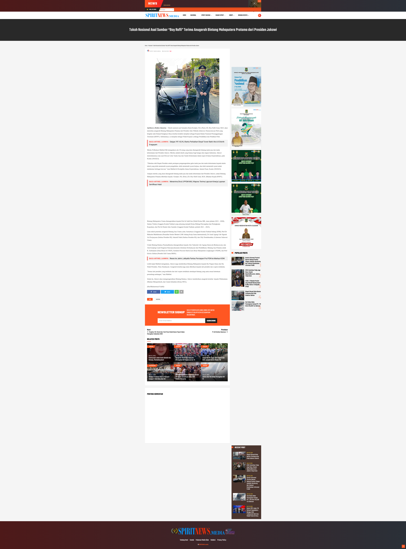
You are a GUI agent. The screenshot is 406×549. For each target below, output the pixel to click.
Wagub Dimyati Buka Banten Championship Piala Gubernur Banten (253, 293)
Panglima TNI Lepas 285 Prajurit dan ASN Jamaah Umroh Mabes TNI (213, 359)
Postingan (163, 10)
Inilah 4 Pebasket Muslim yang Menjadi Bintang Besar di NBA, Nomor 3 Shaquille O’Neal (252, 284)
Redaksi (213, 540)
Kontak (192, 540)
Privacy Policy (221, 540)
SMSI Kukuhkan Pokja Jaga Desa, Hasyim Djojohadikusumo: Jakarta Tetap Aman (252, 273)
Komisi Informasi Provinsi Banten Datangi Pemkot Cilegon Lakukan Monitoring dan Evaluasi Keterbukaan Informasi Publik (253, 261)
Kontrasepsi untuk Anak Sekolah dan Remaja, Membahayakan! (160, 359)
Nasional (158, 299)
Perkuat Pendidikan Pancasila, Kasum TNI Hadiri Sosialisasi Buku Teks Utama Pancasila (187, 377)
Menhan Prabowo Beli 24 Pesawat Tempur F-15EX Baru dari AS (159, 378)
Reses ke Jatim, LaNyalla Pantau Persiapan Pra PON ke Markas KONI (197, 258)
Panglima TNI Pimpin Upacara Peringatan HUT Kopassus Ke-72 (185, 359)
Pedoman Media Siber (202, 540)
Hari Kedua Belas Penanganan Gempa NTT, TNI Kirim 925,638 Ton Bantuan (253, 304)
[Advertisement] (187, 203)
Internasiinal (152, 366)
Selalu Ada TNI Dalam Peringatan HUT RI (213, 378)
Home (184, 15)
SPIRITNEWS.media (203, 544)
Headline (178, 347)
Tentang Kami (184, 540)
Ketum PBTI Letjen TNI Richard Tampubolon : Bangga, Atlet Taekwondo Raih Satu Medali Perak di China (253, 512)
